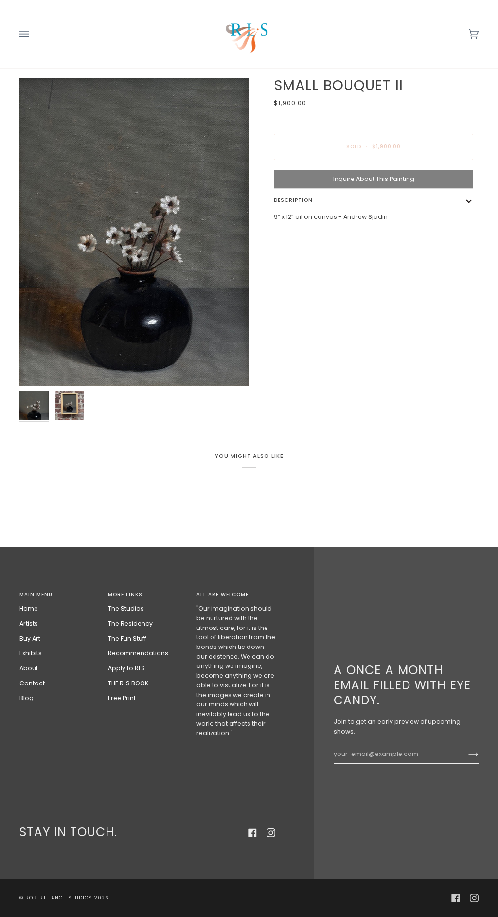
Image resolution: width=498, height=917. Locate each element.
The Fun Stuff (127, 638)
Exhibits (30, 653)
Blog (26, 698)
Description (293, 200)
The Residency (130, 623)
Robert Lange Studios (58, 898)
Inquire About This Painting (373, 179)
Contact (32, 683)
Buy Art (29, 638)
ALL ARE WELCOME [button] (222, 595)
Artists (28, 623)
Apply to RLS (126, 668)
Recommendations (138, 653)
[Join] (466, 754)
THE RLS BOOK (128, 683)
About (28, 668)
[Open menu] (34, 34)
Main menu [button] (36, 595)
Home (28, 608)
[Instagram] (271, 832)
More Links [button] (125, 595)
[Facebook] (252, 832)
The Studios (126, 608)
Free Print (122, 698)
